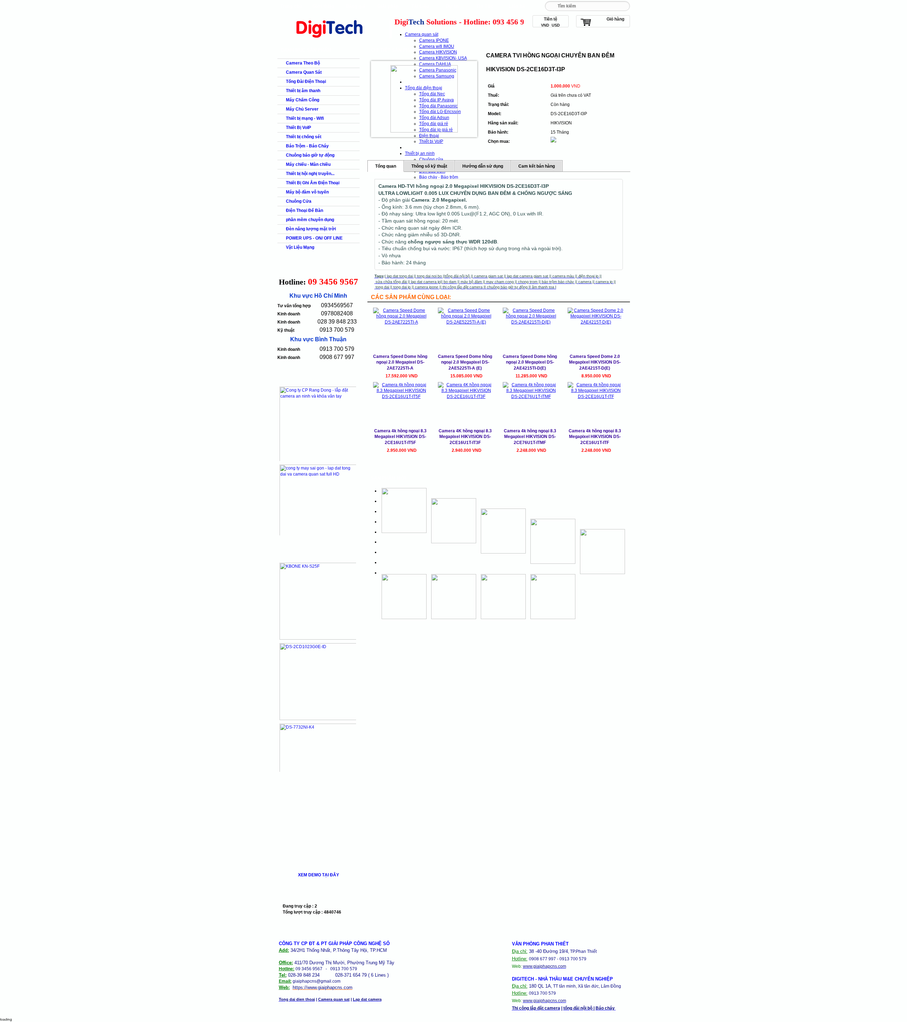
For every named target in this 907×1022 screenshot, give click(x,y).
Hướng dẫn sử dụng (482, 166)
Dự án (452, 6)
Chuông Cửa (298, 201)
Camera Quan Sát (304, 72)
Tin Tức (484, 6)
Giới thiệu (323, 6)
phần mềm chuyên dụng (310, 219)
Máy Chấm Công (302, 99)
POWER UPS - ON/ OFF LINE (314, 238)
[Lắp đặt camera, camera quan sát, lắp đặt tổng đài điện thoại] (334, 39)
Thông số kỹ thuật (429, 166)
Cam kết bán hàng (536, 166)
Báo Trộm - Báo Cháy (307, 146)
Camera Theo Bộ (303, 63)
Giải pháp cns (388, 8)
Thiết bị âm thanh (303, 90)
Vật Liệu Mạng (300, 247)
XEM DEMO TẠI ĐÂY (318, 874)
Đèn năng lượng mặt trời (311, 228)
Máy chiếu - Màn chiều (308, 164)
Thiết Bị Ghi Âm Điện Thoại (312, 182)
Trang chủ (291, 6)
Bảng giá (355, 6)
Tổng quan (385, 166)
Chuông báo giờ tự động (310, 155)
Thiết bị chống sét (303, 136)
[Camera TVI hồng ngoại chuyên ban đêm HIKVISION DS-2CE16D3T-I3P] (424, 98)
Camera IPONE (434, 40)
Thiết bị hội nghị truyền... (310, 173)
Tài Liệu (420, 6)
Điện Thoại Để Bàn (304, 210)
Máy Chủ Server (302, 109)
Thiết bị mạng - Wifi (305, 118)
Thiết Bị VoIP (298, 127)
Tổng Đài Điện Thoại (306, 81)
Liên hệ (517, 6)
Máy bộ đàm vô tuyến (307, 192)
